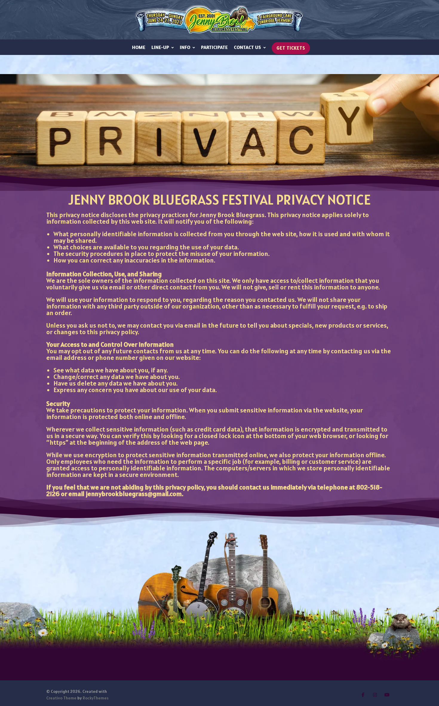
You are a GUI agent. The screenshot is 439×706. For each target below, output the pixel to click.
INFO (185, 47)
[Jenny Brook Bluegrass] (219, 19)
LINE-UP (160, 47)
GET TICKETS (291, 48)
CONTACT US (247, 47)
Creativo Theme (61, 698)
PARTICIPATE (214, 47)
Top (425, 692)
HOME (138, 47)
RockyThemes (95, 698)
